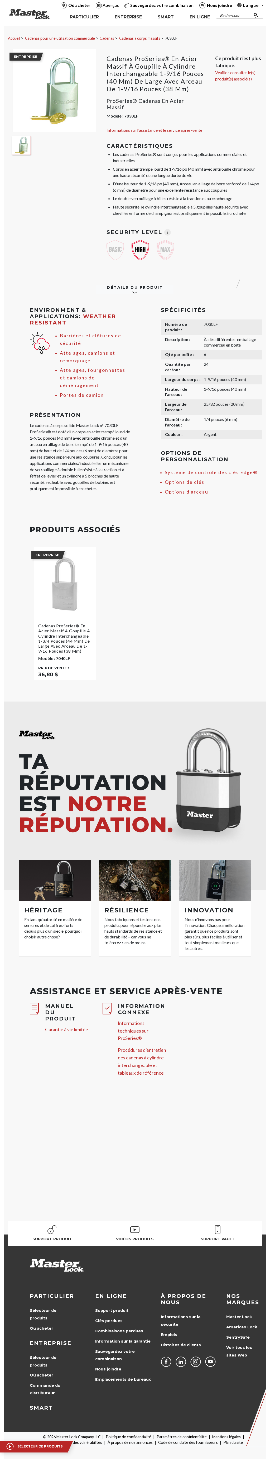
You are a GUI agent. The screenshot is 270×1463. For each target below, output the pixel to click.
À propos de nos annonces (130, 1442)
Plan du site (233, 1442)
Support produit (111, 1310)
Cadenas (107, 38)
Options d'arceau (186, 492)
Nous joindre (108, 1369)
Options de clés (184, 482)
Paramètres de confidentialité (182, 1437)
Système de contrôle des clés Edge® (211, 472)
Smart (41, 1408)
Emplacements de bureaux (123, 1379)
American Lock (241, 1327)
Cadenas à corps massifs (139, 38)
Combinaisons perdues (119, 1331)
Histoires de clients (181, 1345)
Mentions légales (226, 1437)
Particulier (52, 1296)
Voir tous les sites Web (239, 1351)
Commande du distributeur (45, 1389)
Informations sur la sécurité (180, 1320)
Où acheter (41, 1328)
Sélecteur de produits (43, 1314)
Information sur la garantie (123, 1341)
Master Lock (239, 1316)
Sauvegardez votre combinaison (115, 1355)
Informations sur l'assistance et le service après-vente (154, 130)
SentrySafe (238, 1337)
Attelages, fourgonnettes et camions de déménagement (92, 377)
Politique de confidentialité (128, 1437)
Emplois (169, 1334)
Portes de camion (82, 395)
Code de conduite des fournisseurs (188, 1442)
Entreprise (50, 1343)
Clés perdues (109, 1320)
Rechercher (230, 15)
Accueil (14, 38)
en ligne (111, 1296)
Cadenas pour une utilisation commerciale (60, 38)
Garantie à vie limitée (66, 1029)
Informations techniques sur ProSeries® (133, 1030)
